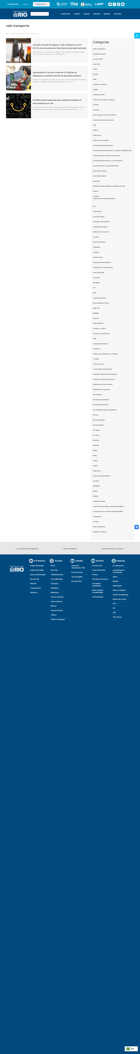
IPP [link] (94, 288)
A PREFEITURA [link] (65, 14)
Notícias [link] (15, 33)
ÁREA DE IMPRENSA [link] (70, 549)
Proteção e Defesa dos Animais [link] (104, 379)
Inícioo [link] (8, 33)
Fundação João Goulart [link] (101, 222)
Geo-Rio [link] (96, 237)
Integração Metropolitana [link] (102, 262)
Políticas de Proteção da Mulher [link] (104, 198)
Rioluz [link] (95, 450)
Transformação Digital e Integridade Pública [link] (108, 506)
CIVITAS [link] (95, 105)
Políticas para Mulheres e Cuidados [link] (105, 354)
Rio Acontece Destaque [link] (101, 399)
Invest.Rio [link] (96, 277)
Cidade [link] (95, 89)
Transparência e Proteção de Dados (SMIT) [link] (108, 511)
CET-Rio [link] (95, 74)
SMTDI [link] (95, 491)
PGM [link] (94, 338)
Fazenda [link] (96, 196)
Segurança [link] (97, 471)
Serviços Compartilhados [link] (102, 476)
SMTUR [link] (95, 496)
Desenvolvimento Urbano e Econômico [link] (106, 155)
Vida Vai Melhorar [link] (99, 527)
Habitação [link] (96, 247)
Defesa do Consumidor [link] (101, 140)
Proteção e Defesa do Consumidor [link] (105, 374)
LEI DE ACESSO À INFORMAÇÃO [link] (27, 549)
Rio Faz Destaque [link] (99, 420)
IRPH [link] (94, 293)
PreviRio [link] (96, 359)
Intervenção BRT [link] (98, 272)
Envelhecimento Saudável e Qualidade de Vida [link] (109, 186)
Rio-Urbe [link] (96, 435)
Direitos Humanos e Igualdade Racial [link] (106, 166)
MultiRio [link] (96, 313)
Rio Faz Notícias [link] (98, 425)
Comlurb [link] (96, 110)
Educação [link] (96, 181)
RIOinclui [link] (96, 445)
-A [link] (24, 4)
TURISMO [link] (77, 14)
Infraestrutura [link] (98, 257)
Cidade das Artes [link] (99, 94)
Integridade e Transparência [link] (103, 267)
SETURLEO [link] (96, 486)
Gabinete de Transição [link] (101, 232)
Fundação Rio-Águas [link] (100, 227)
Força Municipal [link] (98, 216)
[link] (137, 35)
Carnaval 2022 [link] (98, 59)
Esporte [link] (95, 191)
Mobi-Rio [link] (96, 308)
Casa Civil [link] (96, 64)
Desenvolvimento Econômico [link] (103, 145)
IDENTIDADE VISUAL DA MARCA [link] (112, 549)
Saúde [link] (95, 460)
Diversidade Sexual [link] (99, 171)
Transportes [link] (97, 516)
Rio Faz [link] (95, 415)
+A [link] (26, 4)
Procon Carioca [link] (98, 364)
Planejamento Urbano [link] (100, 344)
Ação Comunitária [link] (99, 49)
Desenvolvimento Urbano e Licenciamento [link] (107, 160)
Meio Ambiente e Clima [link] (101, 303)
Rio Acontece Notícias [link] (100, 404)
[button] (46, 14)
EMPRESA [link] (107, 14)
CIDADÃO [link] (86, 14)
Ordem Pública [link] (98, 323)
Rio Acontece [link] (97, 394)
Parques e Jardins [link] (99, 328)
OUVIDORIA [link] (117, 14)
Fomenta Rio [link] (97, 211)
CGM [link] (94, 79)
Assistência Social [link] (99, 54)
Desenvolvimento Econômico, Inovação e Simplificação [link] (112, 150)
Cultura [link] (95, 130)
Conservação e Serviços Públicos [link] (104, 115)
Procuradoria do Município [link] (102, 369)
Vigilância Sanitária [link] (100, 532)
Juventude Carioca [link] (99, 298)
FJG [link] (94, 206)
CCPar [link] (95, 69)
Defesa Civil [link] (97, 135)
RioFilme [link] (96, 440)
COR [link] (94, 125)
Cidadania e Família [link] (100, 84)
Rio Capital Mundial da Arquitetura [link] (105, 410)
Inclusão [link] (96, 252)
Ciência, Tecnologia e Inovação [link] (104, 100)
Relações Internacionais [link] (101, 389)
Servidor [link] (96, 481)
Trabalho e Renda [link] (99, 501)
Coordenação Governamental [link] (103, 120)
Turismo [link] (96, 521)
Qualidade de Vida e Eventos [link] (103, 384)
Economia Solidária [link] (100, 176)
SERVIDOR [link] (96, 14)
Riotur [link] (95, 455)
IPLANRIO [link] (96, 283)
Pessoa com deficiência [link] (101, 333)
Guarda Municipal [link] (99, 242)
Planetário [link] (96, 349)
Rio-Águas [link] (96, 430)
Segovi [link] (95, 466)
